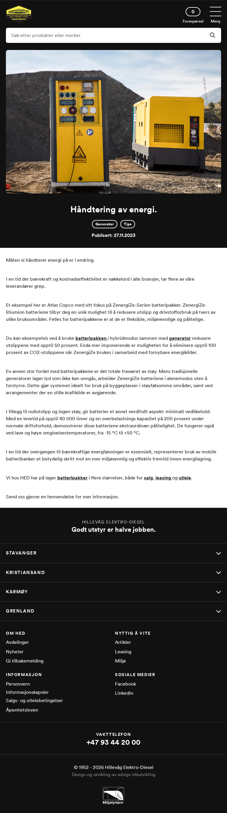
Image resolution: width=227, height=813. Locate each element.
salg (148, 478)
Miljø (120, 661)
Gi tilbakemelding (24, 661)
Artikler (123, 642)
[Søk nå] (212, 36)
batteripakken (91, 338)
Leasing (123, 651)
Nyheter (15, 651)
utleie (185, 478)
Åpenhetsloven (22, 710)
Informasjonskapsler (27, 692)
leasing (163, 478)
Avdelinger (17, 642)
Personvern (18, 684)
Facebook (125, 684)
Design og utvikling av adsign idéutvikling (113, 774)
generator (180, 338)
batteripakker (72, 478)
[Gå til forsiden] (19, 21)
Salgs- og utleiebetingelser (34, 700)
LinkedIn (124, 693)
